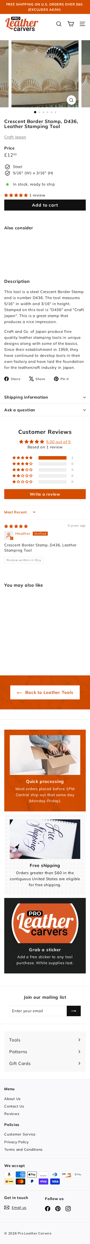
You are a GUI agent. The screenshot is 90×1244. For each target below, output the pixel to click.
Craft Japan (15, 137)
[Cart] (70, 24)
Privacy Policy (16, 1142)
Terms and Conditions (23, 1149)
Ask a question (19, 409)
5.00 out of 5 (58, 441)
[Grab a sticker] (45, 923)
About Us (12, 1098)
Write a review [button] (45, 494)
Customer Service (20, 1134)
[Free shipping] (45, 839)
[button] (16, 195)
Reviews (11, 1113)
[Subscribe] (74, 1011)
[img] (16, 526)
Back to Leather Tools (49, 692)
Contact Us (14, 1106)
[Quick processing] (45, 755)
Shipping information (26, 397)
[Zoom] (71, 100)
